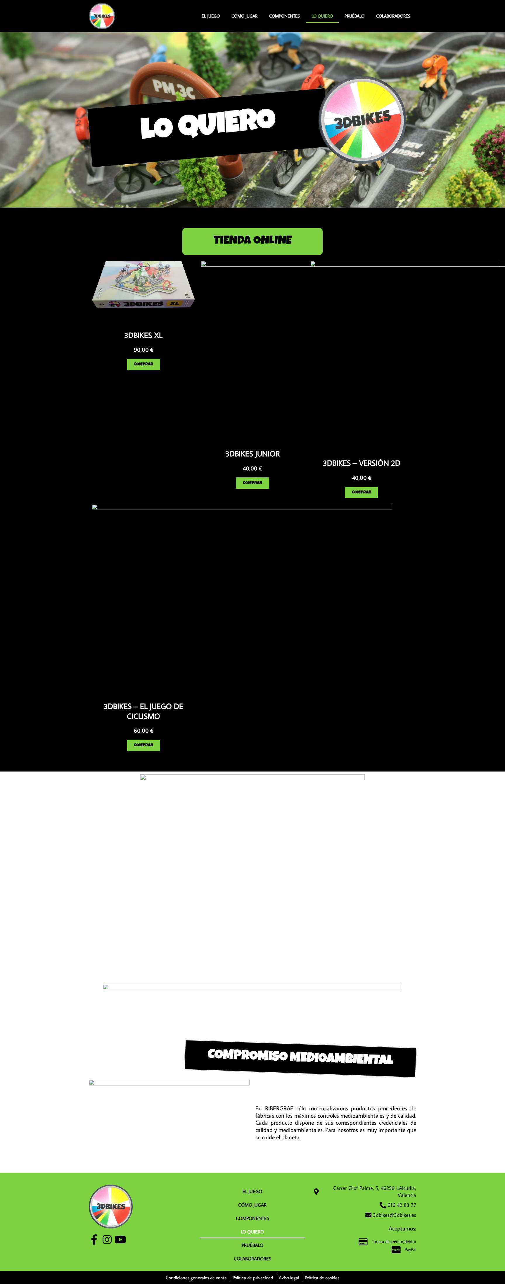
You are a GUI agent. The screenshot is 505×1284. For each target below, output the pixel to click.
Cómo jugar (244, 16)
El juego (211, 16)
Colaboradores (393, 16)
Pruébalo (354, 16)
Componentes (284, 16)
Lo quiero (322, 16)
